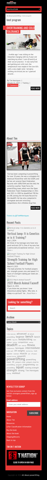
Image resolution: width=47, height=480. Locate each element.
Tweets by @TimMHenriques (18, 216)
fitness (31, 345)
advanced (22, 333)
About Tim (11, 420)
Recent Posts (13, 222)
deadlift (12, 345)
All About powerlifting (14, 16)
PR (13, 362)
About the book (13, 433)
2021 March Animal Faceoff (23, 283)
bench (29, 336)
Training (25, 83)
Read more (35, 88)
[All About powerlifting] (23, 2)
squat (20, 367)
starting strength (32, 367)
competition (23, 342)
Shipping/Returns (13, 437)
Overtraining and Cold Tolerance (21, 30)
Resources (11, 423)
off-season (34, 354)
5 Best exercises (11, 334)
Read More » (12, 276)
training (9, 373)
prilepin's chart (20, 362)
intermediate (32, 348)
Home (9, 416)
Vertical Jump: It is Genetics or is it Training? (23, 235)
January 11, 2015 (13, 83)
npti (29, 354)
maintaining (29, 351)
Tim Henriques (14, 80)
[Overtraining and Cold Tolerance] (23, 42)
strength (12, 370)
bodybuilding (25, 339)
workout (16, 373)
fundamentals (10, 348)
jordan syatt (10, 351)
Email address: (12, 400)
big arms (14, 340)
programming (29, 364)
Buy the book (12, 430)
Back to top (11, 440)
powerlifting (16, 359)
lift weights (19, 350)
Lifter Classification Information (19, 426)
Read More (35, 207)
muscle (23, 353)
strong (21, 370)
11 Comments (13, 85)
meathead (16, 354)
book (34, 340)
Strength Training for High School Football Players (22, 261)
